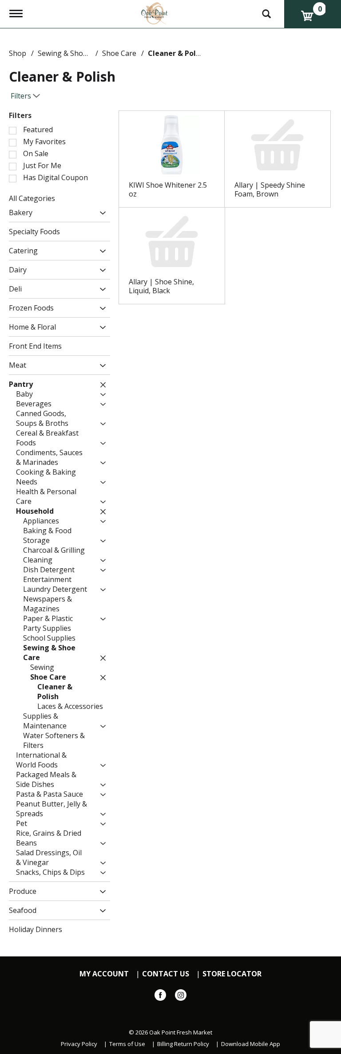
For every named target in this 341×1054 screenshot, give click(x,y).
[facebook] (160, 997)
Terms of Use (127, 1044)
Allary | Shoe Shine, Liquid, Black (161, 286)
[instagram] (180, 997)
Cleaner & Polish (177, 53)
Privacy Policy (79, 1044)
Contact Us (165, 974)
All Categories (32, 198)
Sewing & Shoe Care (71, 53)
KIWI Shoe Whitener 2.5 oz (168, 189)
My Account (104, 974)
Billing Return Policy (183, 1044)
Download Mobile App (250, 1044)
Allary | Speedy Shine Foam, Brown (269, 189)
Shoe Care (119, 53)
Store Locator (232, 974)
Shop (17, 53)
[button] (100, 213)
